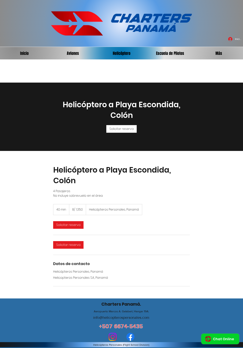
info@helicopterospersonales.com (121, 317)
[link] (121, 129)
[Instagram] (112, 336)
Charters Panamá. (121, 304)
